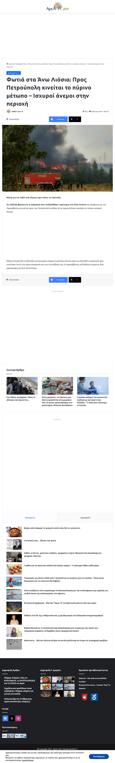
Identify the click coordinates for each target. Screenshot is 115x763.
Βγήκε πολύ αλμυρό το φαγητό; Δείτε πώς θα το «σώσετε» (52, 528)
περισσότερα (27, 760)
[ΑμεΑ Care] (57, 6)
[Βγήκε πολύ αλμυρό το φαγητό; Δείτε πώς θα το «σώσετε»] (14, 532)
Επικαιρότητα (21, 64)
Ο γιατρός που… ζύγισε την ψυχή (40, 540)
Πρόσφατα (30, 517)
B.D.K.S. (75, 749)
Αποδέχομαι (99, 756)
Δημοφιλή (85, 517)
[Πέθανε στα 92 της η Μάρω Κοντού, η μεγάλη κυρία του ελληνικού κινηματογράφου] (14, 619)
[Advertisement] (57, 35)
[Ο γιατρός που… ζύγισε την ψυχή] (14, 544)
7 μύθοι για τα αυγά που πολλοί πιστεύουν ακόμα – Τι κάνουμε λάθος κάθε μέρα (61, 565)
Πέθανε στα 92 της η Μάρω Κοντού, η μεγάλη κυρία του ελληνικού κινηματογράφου (63, 615)
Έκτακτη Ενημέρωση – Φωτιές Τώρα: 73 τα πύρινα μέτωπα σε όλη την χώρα (60, 603)
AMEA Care (16, 111)
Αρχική (11, 64)
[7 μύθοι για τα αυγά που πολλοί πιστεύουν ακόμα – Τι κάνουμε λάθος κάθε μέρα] (14, 569)
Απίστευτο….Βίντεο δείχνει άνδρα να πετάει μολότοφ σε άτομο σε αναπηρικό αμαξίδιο (65, 640)
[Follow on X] (22, 111)
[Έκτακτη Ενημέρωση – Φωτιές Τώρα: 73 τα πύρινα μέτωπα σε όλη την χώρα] (14, 607)
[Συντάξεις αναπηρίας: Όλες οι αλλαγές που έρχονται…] (22, 386)
